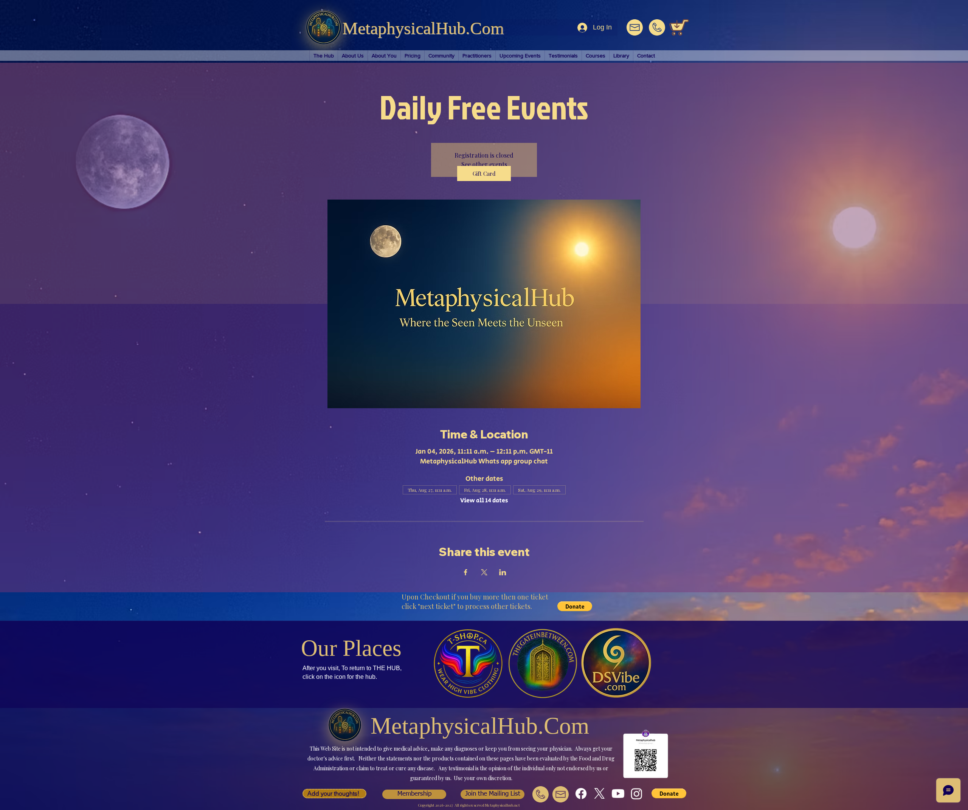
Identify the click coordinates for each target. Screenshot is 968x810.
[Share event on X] (484, 572)
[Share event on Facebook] (465, 572)
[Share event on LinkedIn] (502, 572)
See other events (484, 164)
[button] (334, 793)
